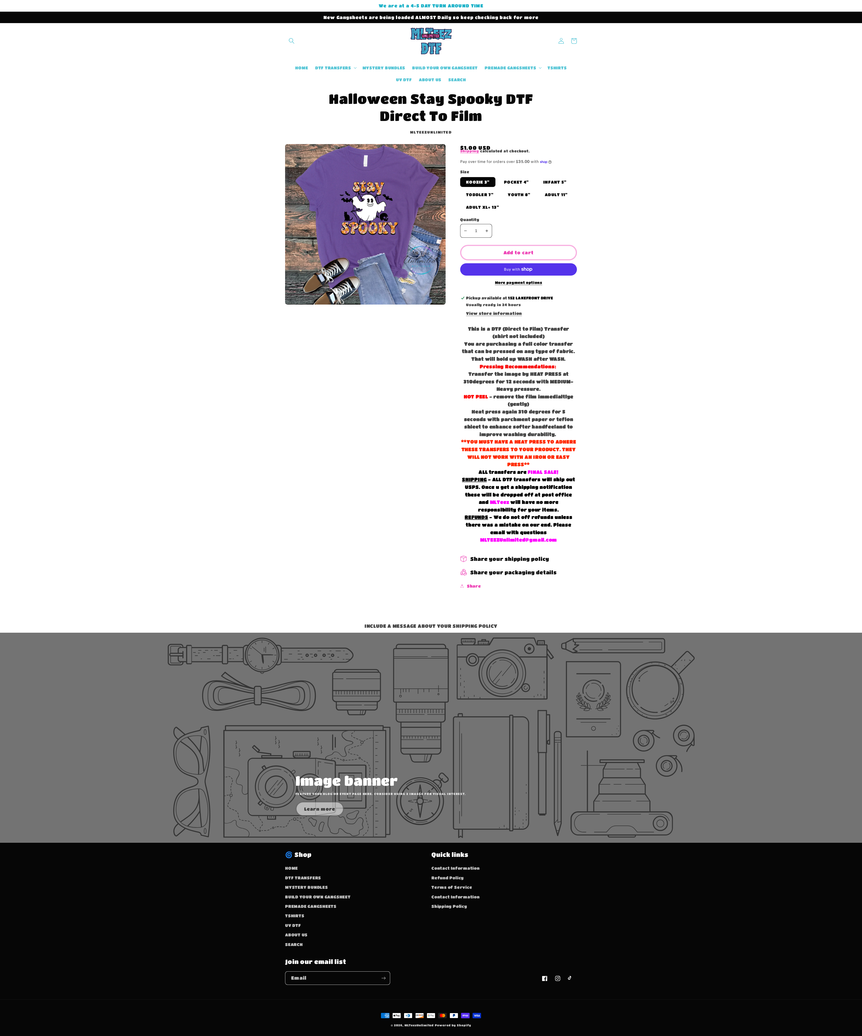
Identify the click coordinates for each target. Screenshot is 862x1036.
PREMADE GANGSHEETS (310, 906)
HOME (291, 868)
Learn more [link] (319, 808)
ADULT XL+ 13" (482, 207)
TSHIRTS (294, 915)
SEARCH (294, 944)
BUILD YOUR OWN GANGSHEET (318, 896)
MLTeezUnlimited (419, 1025)
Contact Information (455, 868)
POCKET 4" (516, 182)
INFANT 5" (555, 182)
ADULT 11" (556, 194)
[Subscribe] (383, 978)
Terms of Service (451, 887)
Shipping (469, 151)
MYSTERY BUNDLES (306, 887)
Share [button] (474, 586)
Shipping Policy (449, 906)
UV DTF (293, 925)
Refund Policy (447, 877)
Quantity (469, 219)
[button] (291, 41)
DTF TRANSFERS (303, 877)
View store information (494, 313)
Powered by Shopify (453, 1025)
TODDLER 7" (479, 194)
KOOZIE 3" (478, 182)
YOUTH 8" (519, 194)
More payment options (518, 283)
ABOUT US (296, 934)
